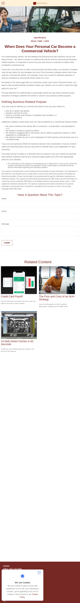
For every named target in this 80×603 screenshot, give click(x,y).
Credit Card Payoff (11, 296)
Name (4, 199)
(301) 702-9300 (15, 569)
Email (4, 211)
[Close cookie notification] (39, 573)
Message (5, 224)
